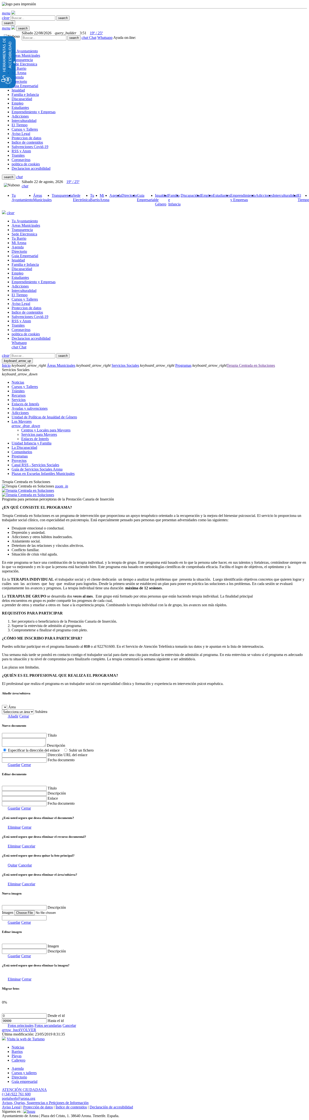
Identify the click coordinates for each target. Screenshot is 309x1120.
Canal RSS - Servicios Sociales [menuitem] (35, 465)
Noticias (18, 1047)
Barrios (17, 1052)
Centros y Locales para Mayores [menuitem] (45, 430)
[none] (24, 917)
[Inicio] (13, 13)
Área (12, 707)
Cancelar (28, 846)
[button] (6, 13)
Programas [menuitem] (20, 456)
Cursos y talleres (24, 1073)
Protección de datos (38, 1107)
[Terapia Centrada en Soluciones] (28, 490)
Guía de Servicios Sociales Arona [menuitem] (37, 469)
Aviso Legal (11, 1107)
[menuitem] (22, 197)
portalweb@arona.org (18, 1098)
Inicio (6, 365)
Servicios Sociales (125, 365)
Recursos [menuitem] (19, 395)
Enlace (53, 798)
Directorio (19, 1077)
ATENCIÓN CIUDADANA (24, 1090)
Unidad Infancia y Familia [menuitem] (31, 443)
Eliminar (14, 827)
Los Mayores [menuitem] (26, 423)
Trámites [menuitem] (18, 391)
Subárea (41, 712)
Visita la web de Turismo (26, 1039)
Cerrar (24, 716)
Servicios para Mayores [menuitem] (39, 434)
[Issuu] (29, 1111)
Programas (183, 365)
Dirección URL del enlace (67, 755)
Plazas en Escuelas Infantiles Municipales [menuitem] (43, 474)
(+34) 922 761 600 (16, 1094)
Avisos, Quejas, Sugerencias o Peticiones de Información (45, 1103)
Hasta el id (56, 1021)
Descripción (56, 745)
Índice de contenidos (71, 1107)
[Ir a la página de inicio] (4, 213)
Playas (16, 1056)
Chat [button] (89, 37)
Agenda (18, 1068)
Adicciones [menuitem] (20, 413)
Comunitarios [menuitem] (22, 452)
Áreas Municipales (61, 365)
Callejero (18, 1060)
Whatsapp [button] (104, 37)
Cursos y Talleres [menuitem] (25, 387)
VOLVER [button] (19, 1030)
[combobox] (44, 37)
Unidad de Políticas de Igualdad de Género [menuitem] (44, 417)
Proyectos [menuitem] (19, 460)
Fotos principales (21, 1025)
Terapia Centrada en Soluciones (251, 365)
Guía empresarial (24, 1081)
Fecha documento (61, 760)
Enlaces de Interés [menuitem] (25, 404)
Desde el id (56, 1016)
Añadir (13, 716)
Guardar (14, 765)
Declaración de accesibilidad (111, 1107)
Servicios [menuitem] (19, 400)
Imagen (53, 946)
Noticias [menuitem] (18, 382)
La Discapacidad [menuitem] (24, 447)
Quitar (12, 865)
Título (52, 735)
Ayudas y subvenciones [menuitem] (30, 408)
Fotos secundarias (48, 1025)
